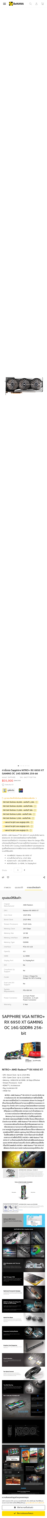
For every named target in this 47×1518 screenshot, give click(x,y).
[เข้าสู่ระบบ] (36, 3)
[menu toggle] (4, 3)
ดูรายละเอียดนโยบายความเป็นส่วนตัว (35, 1503)
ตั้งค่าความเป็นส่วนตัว (25, 1507)
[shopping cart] (42, 3)
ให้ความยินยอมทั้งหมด (25, 1513)
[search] (30, 3)
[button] (18, 765)
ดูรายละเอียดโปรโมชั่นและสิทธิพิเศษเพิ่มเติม (19, 798)
